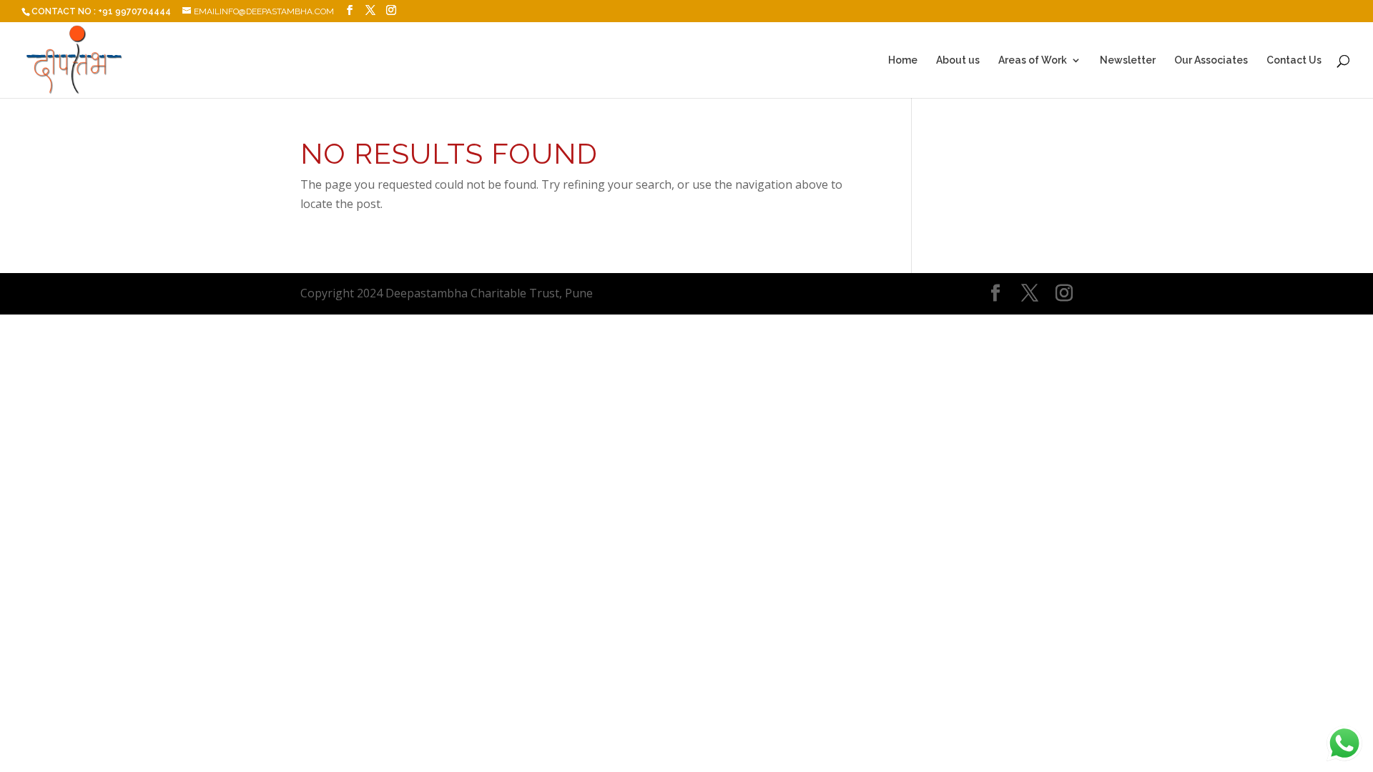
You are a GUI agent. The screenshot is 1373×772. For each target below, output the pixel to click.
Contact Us (1294, 60)
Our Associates (1211, 60)
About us (958, 60)
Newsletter (1128, 60)
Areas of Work (1032, 60)
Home (902, 60)
